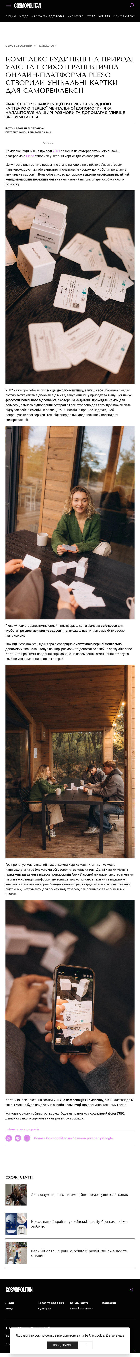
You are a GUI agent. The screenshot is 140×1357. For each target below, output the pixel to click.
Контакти (109, 1302)
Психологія (47, 45)
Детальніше (115, 1335)
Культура (75, 16)
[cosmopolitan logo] (27, 5)
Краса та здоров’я (48, 16)
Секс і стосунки (18, 45)
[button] (133, 1350)
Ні (86, 1345)
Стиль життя (99, 16)
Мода (24, 16)
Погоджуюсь (62, 1345)
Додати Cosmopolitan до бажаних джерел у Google (73, 1138)
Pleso (30, 156)
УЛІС (56, 151)
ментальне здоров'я (23, 1129)
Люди (10, 16)
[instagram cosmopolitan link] (131, 1289)
